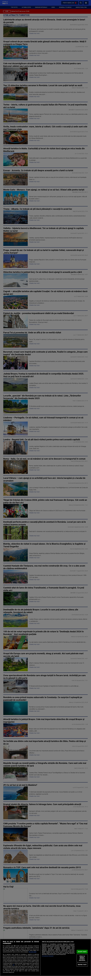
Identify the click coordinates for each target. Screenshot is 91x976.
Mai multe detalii (32, 951)
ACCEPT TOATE (82, 951)
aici (13, 964)
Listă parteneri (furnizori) (47, 956)
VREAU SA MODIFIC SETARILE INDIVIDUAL (82, 958)
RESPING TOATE (82, 964)
